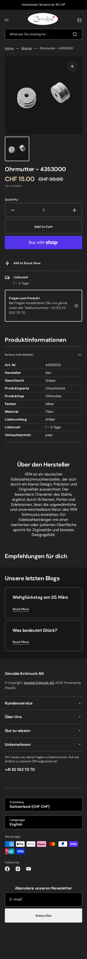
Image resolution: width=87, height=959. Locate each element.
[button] (6, 20)
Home (9, 48)
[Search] (76, 34)
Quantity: (11, 200)
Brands (27, 48)
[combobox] (43, 34)
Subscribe (43, 916)
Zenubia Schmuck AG (39, 683)
